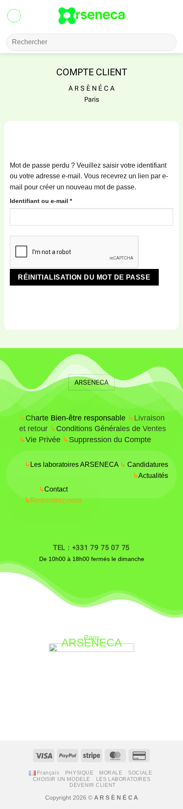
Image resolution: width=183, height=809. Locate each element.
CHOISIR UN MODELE (61, 779)
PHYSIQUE (79, 773)
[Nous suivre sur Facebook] (63, 579)
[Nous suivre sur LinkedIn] (121, 579)
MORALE (111, 773)
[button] (14, 16)
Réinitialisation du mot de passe (84, 277)
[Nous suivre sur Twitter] (92, 579)
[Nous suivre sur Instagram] (77, 579)
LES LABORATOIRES (123, 779)
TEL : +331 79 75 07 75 (91, 547)
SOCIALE (140, 773)
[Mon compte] (158, 15)
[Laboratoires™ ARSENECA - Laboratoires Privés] (91, 15)
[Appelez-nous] (106, 579)
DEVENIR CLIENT (92, 785)
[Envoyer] (166, 42)
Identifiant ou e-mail (57, 200)
